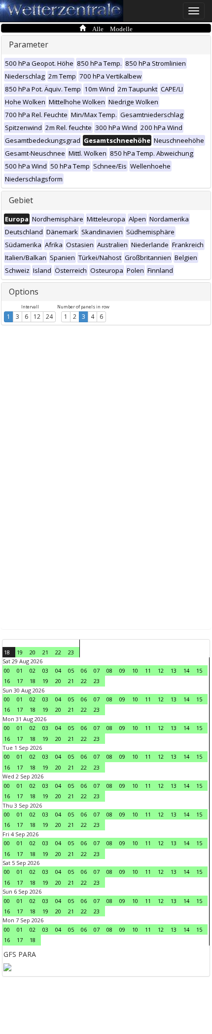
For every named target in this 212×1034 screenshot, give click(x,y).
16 (7, 681)
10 (135, 670)
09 (122, 670)
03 (45, 670)
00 (7, 670)
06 (84, 670)
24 (49, 316)
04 (58, 670)
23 (71, 652)
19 (20, 652)
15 (199, 670)
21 (45, 652)
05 (71, 670)
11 (148, 670)
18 (7, 652)
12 (37, 316)
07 (97, 670)
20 (32, 652)
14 (186, 670)
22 (58, 652)
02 (32, 670)
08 (109, 670)
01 (20, 670)
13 (174, 670)
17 (20, 681)
